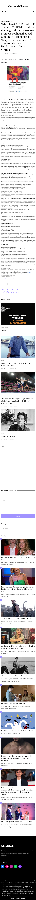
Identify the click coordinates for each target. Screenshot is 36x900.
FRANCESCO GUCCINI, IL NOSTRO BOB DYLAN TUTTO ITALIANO (17, 364)
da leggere (4, 330)
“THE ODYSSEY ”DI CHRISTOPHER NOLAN (16, 619)
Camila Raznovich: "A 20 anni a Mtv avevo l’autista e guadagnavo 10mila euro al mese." (18, 647)
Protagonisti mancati (8, 436)
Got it (23, 898)
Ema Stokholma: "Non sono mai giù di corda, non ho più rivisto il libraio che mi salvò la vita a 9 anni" (17, 589)
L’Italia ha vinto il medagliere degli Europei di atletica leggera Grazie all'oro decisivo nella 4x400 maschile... (17, 401)
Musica (3, 360)
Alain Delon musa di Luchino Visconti (14, 676)
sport (2, 395)
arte (3, 284)
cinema (2, 433)
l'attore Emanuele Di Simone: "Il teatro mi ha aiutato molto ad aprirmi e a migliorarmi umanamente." (16, 758)
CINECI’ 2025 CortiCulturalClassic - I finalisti (16, 822)
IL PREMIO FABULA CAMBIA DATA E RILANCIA (17, 731)
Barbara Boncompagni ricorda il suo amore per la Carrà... (18, 558)
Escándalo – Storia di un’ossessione (13, 703)
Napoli (10, 284)
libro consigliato (5, 327)
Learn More (15, 898)
